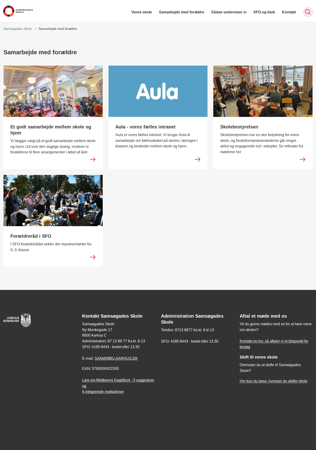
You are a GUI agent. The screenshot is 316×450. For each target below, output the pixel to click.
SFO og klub (264, 12)
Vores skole (141, 12)
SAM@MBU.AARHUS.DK (116, 358)
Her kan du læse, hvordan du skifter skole (273, 381)
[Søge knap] (308, 12)
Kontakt (289, 12)
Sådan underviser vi (228, 12)
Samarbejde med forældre (181, 12)
